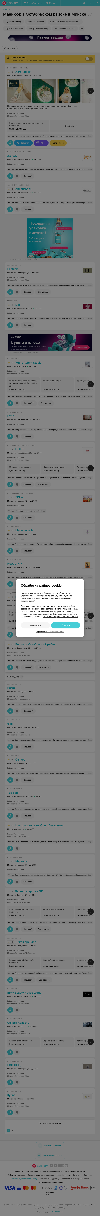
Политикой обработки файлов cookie (60, 616)
